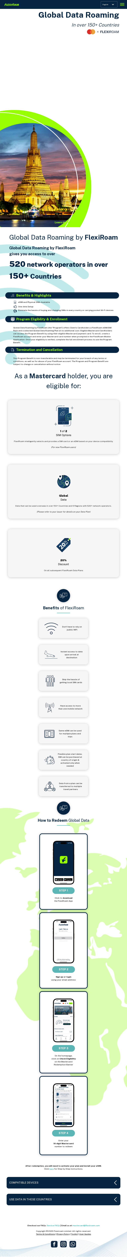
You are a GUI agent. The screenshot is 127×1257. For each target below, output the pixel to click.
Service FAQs (53, 1225)
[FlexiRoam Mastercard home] (12, 4)
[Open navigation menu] (122, 4)
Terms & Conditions (45, 1234)
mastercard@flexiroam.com (86, 1225)
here (51, 1169)
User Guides (85, 1234)
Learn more (62, 222)
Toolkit (74, 1234)
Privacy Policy (63, 1234)
